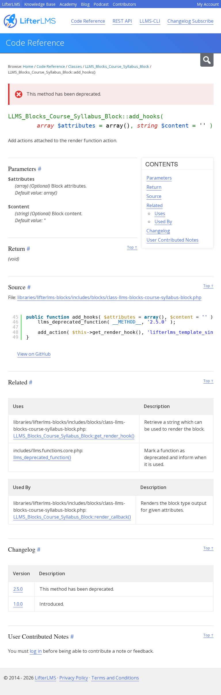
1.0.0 (18, 604)
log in (36, 651)
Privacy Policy (73, 678)
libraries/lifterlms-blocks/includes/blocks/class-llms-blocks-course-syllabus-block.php (109, 297)
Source (153, 196)
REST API (122, 21)
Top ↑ (132, 247)
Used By (163, 221)
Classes (75, 66)
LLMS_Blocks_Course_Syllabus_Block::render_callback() (72, 517)
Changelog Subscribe (190, 21)
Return (153, 187)
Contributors (124, 4)
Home (28, 66)
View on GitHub (34, 354)
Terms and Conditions (115, 678)
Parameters (159, 178)
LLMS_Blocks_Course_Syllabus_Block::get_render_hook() (73, 436)
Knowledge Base (40, 4)
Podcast (101, 4)
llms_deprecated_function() (42, 457)
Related (154, 205)
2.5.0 (18, 589)
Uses (160, 213)
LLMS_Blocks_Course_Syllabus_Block (117, 66)
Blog (85, 4)
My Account (208, 4)
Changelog (158, 231)
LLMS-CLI (150, 21)
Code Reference (88, 21)
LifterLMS (11, 4)
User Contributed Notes (172, 240)
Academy (68, 4)
